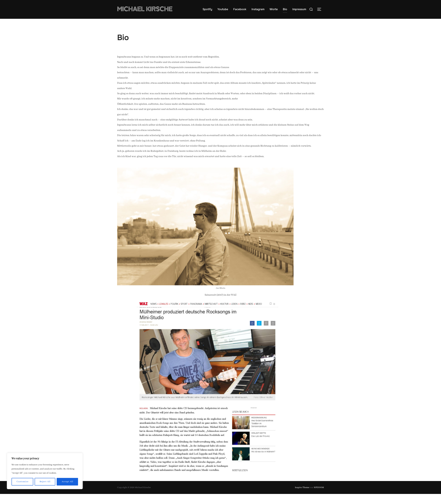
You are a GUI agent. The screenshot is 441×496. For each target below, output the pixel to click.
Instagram (258, 9)
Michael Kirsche (144, 9)
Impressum (299, 9)
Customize (22, 481)
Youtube (222, 9)
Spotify (207, 9)
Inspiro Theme (302, 487)
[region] (45, 471)
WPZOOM (319, 487)
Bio (285, 9)
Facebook (239, 9)
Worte (274, 9)
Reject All (45, 481)
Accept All (67, 481)
